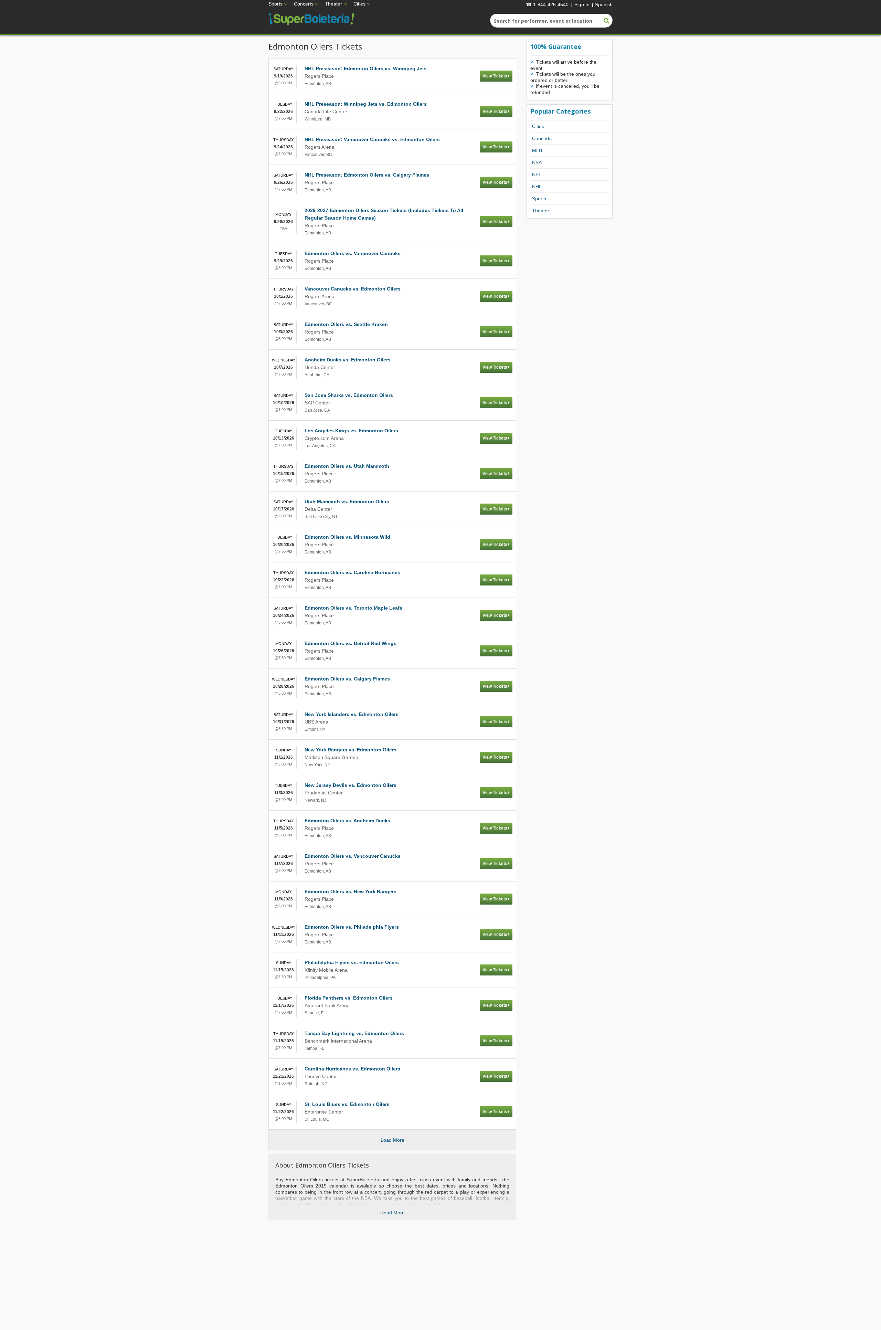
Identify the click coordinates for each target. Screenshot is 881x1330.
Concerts (304, 4)
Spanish (604, 4)
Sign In (582, 4)
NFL (536, 174)
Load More (392, 1140)
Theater (333, 4)
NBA (537, 162)
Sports (275, 4)
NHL (537, 186)
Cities (359, 4)
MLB (537, 150)
